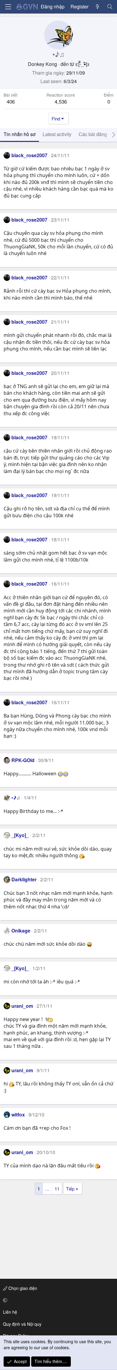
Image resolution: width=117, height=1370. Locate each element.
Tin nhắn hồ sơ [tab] (19, 134)
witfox (18, 1114)
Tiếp (70, 1188)
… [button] (47, 1188)
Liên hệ (10, 1312)
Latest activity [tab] (57, 134)
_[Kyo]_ (20, 835)
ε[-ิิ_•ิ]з (82, 64)
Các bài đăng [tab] (93, 134)
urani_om (22, 1005)
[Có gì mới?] (98, 6)
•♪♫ (15, 797)
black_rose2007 (29, 155)
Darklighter (24, 879)
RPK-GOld (22, 760)
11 (57, 1188)
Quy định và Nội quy (22, 1324)
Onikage (20, 930)
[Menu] (8, 6)
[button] (57, 1300)
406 (11, 101)
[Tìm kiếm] (110, 6)
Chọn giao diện (22, 1288)
